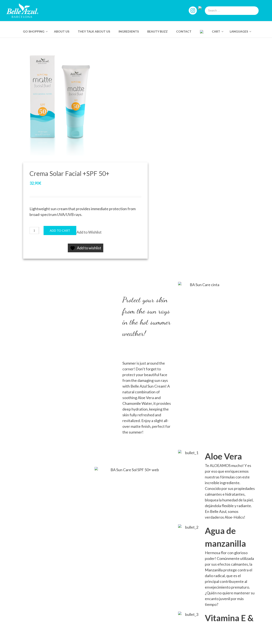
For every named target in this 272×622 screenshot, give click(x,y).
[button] (89, 232)
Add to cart (60, 230)
